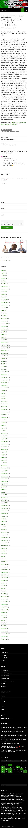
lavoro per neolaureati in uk (6, 814)
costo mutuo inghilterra (5, 808)
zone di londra (8, 820)
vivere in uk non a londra (18, 16)
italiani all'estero (24, 810)
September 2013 (4, 609)
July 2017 (3, 486)
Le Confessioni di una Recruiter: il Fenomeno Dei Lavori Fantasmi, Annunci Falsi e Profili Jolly (14, 728)
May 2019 (3, 428)
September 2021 (4, 353)
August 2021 (4, 355)
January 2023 (4, 321)
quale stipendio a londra (15, 814)
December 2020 (4, 377)
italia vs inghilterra (6, 129)
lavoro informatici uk (10, 813)
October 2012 (4, 639)
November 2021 (4, 347)
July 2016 (3, 518)
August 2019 (4, 420)
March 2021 (3, 369)
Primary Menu (26, 10)
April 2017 (3, 494)
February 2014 (4, 596)
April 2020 (3, 398)
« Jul (2, 775)
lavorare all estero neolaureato (18, 811)
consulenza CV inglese (5, 807)
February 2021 (4, 371)
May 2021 (3, 363)
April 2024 (3, 297)
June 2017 (3, 489)
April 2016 (3, 526)
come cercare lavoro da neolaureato (8, 800)
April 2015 (3, 559)
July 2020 (3, 390)
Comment (4, 183)
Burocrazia (3, 686)
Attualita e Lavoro (5, 793)
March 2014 (3, 593)
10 (2, 767)
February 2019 (4, 436)
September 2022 (4, 329)
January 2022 (4, 342)
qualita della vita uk (6, 16)
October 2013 (4, 607)
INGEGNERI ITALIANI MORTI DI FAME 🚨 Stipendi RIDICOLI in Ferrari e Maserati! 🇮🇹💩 (12, 747)
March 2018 (3, 465)
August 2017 (4, 484)
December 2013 (4, 601)
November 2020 (4, 379)
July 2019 (3, 422)
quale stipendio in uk (5, 816)
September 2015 (4, 545)
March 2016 (3, 529)
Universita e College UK (6, 673)
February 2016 (4, 532)
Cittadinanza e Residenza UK (7, 681)
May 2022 (3, 337)
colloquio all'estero (20, 798)
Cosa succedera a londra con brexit (16, 807)
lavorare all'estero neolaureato (7, 811)
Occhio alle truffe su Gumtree (7, 138)
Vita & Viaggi (4, 709)
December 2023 (4, 302)
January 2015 (4, 567)
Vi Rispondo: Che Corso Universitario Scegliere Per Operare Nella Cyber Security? (12, 732)
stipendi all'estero (16, 816)
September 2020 (4, 385)
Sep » (26, 775)
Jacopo (8, 27)
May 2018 (3, 460)
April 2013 (3, 623)
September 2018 (4, 449)
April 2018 (3, 462)
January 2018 (4, 470)
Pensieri (3, 706)
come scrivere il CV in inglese (20, 800)
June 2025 (3, 281)
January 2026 (4, 278)
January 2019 (4, 438)
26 (10, 771)
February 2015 (4, 564)
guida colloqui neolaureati (10, 810)
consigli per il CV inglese (14, 804)
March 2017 (3, 497)
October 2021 (4, 350)
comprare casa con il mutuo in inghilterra (15, 802)
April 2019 (3, 430)
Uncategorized (18, 818)
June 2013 (3, 617)
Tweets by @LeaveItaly (6, 260)
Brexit (11, 793)
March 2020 (3, 401)
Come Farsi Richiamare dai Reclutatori (10, 743)
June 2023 (3, 310)
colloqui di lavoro (5, 798)
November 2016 (4, 508)
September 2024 (4, 289)
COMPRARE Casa (5, 678)
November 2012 (4, 636)
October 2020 (4, 382)
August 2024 (4, 291)
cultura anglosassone (13, 808)
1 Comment (13, 27)
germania (3, 810)
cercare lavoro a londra (16, 796)
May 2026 (3, 273)
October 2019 (4, 414)
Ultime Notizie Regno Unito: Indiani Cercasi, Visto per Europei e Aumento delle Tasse (13, 751)
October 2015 (4, 543)
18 (6, 769)
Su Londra (3, 701)
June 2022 (3, 334)
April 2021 (3, 366)
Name (2, 202)
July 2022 (3, 331)
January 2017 (4, 502)
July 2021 (3, 358)
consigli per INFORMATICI (6, 806)
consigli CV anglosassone (5, 804)
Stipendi (3, 660)
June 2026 (3, 270)
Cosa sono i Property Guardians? (8, 144)
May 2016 (3, 524)
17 (2, 769)
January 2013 (4, 631)
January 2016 (4, 534)
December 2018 (4, 441)
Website (3, 215)
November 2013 (4, 604)
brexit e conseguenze (17, 793)
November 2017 (4, 476)
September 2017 (4, 481)
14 (17, 767)
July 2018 (3, 454)
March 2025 (3, 283)
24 (2, 771)
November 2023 (4, 305)
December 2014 (4, 569)
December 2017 (4, 473)
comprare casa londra (15, 803)
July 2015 (3, 551)
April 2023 (3, 313)
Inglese (2, 698)
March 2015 (3, 561)
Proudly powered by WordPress (7, 826)
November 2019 (4, 412)
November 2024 (4, 286)
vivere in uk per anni (6, 17)
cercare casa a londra (6, 795)
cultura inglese (21, 808)
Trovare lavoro (4, 652)
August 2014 (4, 580)
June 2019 (3, 425)
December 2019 (4, 409)
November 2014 (4, 572)
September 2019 (4, 417)
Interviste (3, 683)
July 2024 (3, 294)
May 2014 (3, 588)
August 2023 (4, 307)
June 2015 (3, 553)
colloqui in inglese (13, 798)
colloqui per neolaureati (17, 799)
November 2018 (4, 444)
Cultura (2, 704)
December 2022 (4, 323)
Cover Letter (4, 655)
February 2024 (4, 299)
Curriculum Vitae (5, 657)
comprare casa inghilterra (6, 803)
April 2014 (3, 591)
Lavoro (3, 813)
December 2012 (4, 633)
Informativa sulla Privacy (6, 718)
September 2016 (4, 513)
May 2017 (3, 492)
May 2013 (3, 620)
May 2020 (3, 396)
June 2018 (3, 457)
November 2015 (4, 540)
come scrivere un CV (4, 802)
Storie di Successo (5, 670)
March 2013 (3, 625)
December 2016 (4, 505)
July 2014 (3, 583)
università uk (3, 820)
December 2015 (4, 537)
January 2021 (4, 374)
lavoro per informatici (21, 813)
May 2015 (3, 556)
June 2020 (3, 393)
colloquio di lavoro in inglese (6, 799)
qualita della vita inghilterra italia (10, 131)
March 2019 (3, 433)
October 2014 (4, 575)
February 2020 (4, 404)
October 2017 (4, 478)
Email (2, 208)
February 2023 (4, 318)
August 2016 (4, 516)
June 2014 (3, 585)
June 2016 (3, 521)
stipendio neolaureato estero (6, 818)
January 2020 (4, 406)
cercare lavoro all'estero (6, 796)
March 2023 (3, 315)
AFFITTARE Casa (5, 675)
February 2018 (4, 468)
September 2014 (4, 577)
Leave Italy (4, 10)
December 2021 (4, 345)
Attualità (3, 696)
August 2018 (4, 452)
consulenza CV (15, 806)
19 (10, 769)
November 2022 (4, 326)
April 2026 (3, 275)
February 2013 (4, 628)
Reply (5, 169)
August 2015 (4, 548)
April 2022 (3, 339)
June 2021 (3, 361)
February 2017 (4, 500)
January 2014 (4, 599)
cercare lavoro (14, 795)
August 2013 (4, 612)
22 (21, 769)
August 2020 (4, 387)
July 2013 (3, 615)
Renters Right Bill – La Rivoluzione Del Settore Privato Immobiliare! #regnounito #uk (13, 740)
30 (25, 771)
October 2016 (4, 510)
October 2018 (4, 446)
